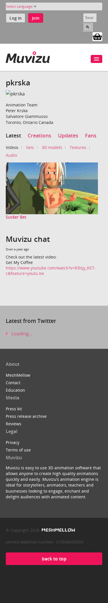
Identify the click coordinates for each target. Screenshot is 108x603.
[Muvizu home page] (28, 56)
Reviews (13, 423)
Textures (78, 147)
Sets (30, 147)
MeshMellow (18, 375)
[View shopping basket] (97, 36)
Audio (11, 155)
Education (15, 390)
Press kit (14, 408)
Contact (13, 382)
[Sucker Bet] (52, 188)
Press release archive (26, 416)
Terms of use (18, 450)
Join (35, 18)
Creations (39, 135)
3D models (52, 147)
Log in (16, 18)
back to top (54, 559)
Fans (90, 135)
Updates (68, 135)
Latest (13, 135)
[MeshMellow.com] (58, 530)
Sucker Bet (16, 217)
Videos (12, 147)
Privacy (12, 442)
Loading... (21, 333)
